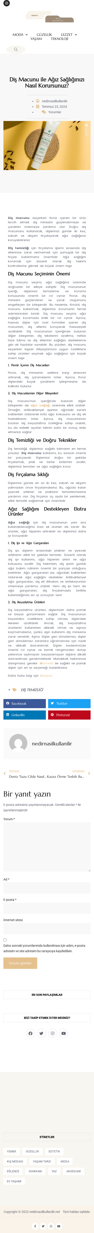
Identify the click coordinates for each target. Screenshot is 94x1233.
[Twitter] (41, 1033)
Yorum (9, 819)
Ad (6, 879)
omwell (46, 663)
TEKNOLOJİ (59, 39)
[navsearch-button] (16, 49)
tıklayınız (46, 675)
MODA (18, 35)
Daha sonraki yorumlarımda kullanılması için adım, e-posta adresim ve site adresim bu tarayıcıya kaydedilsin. (44, 948)
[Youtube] (63, 1033)
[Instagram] (6, 3)
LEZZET (67, 35)
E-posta (9, 900)
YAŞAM (36, 39)
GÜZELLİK (44, 35)
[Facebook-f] (35, 1226)
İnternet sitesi (13, 920)
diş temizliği (32, 690)
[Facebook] (30, 1033)
